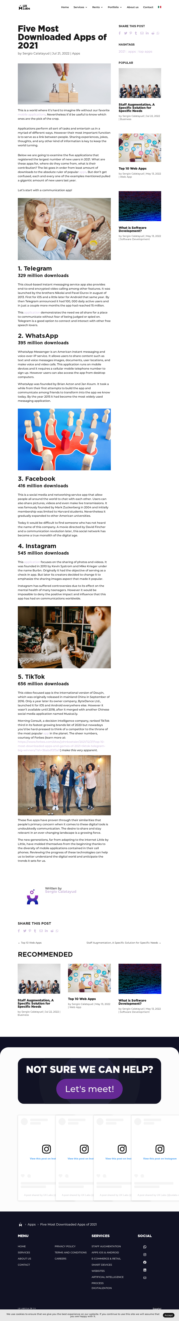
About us (132, 7)
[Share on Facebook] (120, 33)
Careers (60, 1258)
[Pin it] (131, 33)
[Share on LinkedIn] (147, 33)
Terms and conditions (71, 1252)
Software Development (135, 239)
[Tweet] (125, 33)
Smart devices (102, 1264)
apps (82, 172)
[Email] (142, 33)
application (32, 312)
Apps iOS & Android (105, 1252)
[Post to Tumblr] (136, 33)
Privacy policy (65, 1246)
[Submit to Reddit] (152, 33)
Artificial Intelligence (108, 1277)
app (46, 733)
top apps (145, 51)
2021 (122, 51)
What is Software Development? (132, 229)
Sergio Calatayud (36, 53)
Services (79, 7)
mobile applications (32, 114)
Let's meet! (89, 1089)
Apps (76, 53)
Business (125, 119)
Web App (126, 176)
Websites (98, 1270)
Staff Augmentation (106, 1246)
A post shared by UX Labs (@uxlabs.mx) (46, 1195)
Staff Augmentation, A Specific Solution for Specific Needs (137, 108)
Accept (169, 1315)
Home (65, 7)
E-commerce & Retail (106, 1258)
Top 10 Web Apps (132, 168)
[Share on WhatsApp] (158, 33)
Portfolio (113, 7)
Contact (148, 7)
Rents (96, 7)
